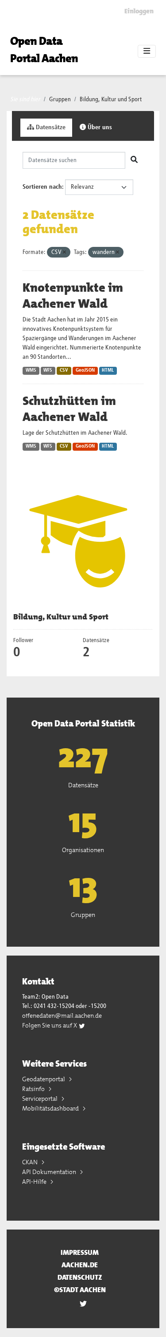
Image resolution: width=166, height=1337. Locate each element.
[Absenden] (134, 160)
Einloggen (139, 11)
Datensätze (50, 127)
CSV (64, 370)
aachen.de (80, 1265)
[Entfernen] (64, 252)
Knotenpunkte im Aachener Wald (73, 296)
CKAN (30, 1162)
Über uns (99, 127)
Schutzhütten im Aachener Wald (69, 409)
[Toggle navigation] (147, 51)
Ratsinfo (34, 1089)
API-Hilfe (35, 1182)
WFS (47, 370)
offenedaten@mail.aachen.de (62, 1016)
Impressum (80, 1252)
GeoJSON (85, 370)
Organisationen (83, 850)
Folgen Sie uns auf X (50, 1025)
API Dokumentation (49, 1172)
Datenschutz (80, 1277)
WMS (31, 370)
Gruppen (60, 99)
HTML (108, 370)
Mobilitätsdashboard (51, 1108)
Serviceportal (40, 1099)
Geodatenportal (44, 1079)
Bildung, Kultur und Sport (111, 99)
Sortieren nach (42, 187)
